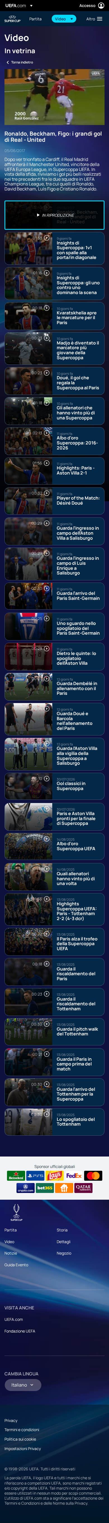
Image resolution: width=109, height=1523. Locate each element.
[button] (64, 18)
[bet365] (45, 1188)
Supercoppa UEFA (12, 19)
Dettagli (63, 1241)
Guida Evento (16, 1264)
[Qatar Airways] (83, 1188)
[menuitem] (37, 18)
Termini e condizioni (21, 1429)
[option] (54, 215)
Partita (10, 1230)
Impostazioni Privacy (22, 1448)
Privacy (10, 1420)
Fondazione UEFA (19, 1331)
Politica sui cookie (20, 1439)
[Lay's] (55, 1176)
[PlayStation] (35, 1176)
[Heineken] (16, 1176)
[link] (35, 18)
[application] (54, 97)
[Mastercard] (93, 1176)
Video (9, 1241)
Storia (62, 1230)
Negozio (64, 1253)
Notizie (10, 1253)
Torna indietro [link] (22, 62)
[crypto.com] (25, 1188)
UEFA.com (13, 1319)
